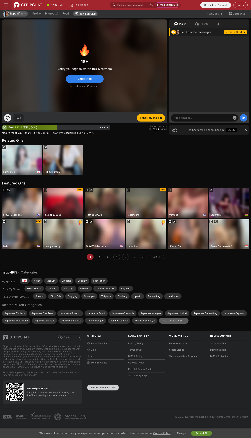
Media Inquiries (99, 362)
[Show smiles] (234, 118)
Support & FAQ (218, 343)
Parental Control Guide (140, 369)
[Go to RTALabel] (8, 417)
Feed (66, 13)
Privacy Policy (135, 343)
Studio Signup (176, 350)
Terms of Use (135, 350)
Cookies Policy (136, 362)
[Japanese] (25, 281)
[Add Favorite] (7, 118)
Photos (51, 13)
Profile (36, 13)
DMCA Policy (135, 356)
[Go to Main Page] (28, 5)
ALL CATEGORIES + (174, 320)
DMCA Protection (219, 356)
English (67, 337)
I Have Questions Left (103, 387)
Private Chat (234, 32)
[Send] (243, 118)
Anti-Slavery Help (137, 375)
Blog (93, 350)
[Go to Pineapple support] (58, 416)
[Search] (151, 5)
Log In (240, 5)
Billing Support (218, 350)
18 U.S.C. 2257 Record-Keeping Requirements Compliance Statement (211, 417)
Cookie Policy (162, 433)
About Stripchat (99, 343)
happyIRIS (9, 272)
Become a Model (178, 343)
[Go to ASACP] (21, 417)
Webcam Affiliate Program (183, 356)
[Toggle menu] (6, 5)
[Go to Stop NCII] (76, 417)
